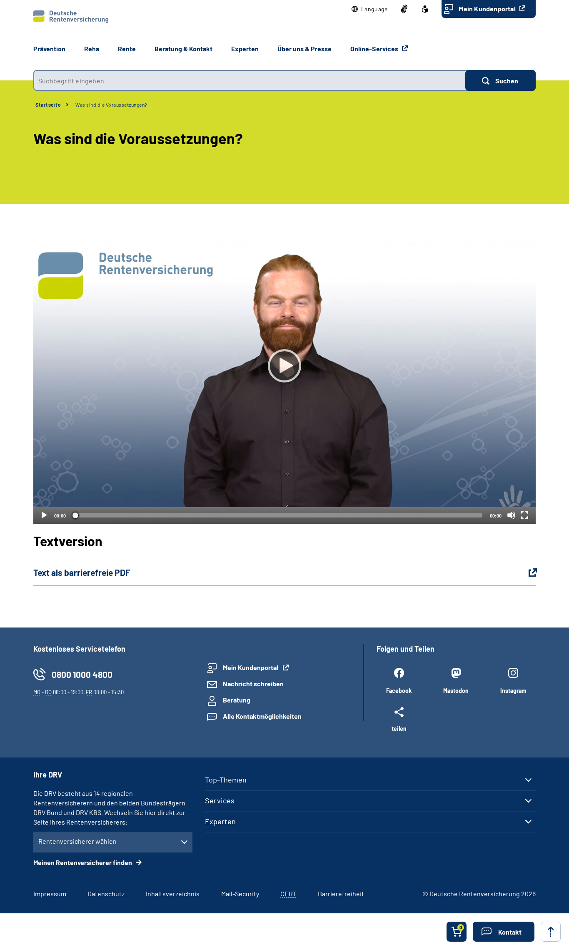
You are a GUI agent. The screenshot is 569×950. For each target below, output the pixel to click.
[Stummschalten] (511, 515)
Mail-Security (240, 894)
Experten (220, 821)
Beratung (236, 700)
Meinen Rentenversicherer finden (83, 862)
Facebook (399, 690)
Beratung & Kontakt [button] (183, 48)
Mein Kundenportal (488, 8)
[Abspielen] (284, 365)
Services (220, 800)
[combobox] (249, 80)
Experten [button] (245, 48)
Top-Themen (226, 779)
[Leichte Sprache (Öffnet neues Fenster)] (425, 9)
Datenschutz (106, 894)
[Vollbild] (524, 515)
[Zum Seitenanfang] (551, 932)
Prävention (49, 48)
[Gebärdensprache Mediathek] (404, 9)
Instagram (513, 690)
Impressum (49, 894)
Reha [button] (91, 48)
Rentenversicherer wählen (77, 841)
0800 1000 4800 (82, 674)
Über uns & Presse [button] (304, 48)
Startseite (48, 105)
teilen (399, 728)
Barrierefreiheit (341, 894)
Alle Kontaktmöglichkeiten (262, 716)
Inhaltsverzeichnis (173, 894)
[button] (370, 9)
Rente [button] (127, 48)
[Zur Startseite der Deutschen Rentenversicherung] (70, 16)
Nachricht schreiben (253, 684)
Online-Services (374, 48)
